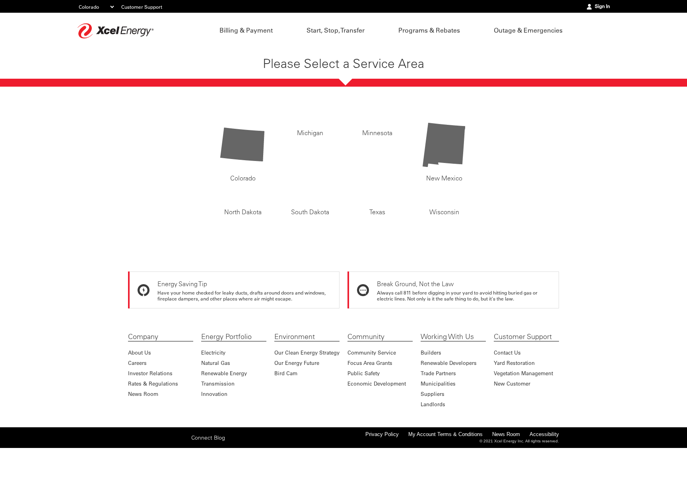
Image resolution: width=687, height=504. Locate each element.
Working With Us (447, 382)
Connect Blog (208, 488)
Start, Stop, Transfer (336, 30)
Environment (294, 382)
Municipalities (438, 428)
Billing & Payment (246, 30)
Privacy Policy (382, 480)
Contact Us (507, 397)
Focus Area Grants (369, 408)
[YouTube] (183, 488)
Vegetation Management (523, 418)
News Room (143, 439)
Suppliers (432, 439)
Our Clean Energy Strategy (307, 397)
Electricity (213, 397)
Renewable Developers (449, 408)
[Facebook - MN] (134, 488)
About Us (139, 397)
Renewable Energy (224, 418)
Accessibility (544, 480)
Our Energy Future (296, 408)
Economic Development (376, 428)
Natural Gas (215, 408)
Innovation (214, 439)
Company (143, 382)
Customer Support (141, 7)
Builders (431, 397)
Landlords (433, 449)
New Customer (512, 428)
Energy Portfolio (226, 382)
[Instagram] (158, 483)
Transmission (218, 428)
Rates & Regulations (153, 428)
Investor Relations (150, 418)
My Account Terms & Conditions (445, 480)
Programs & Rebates (429, 30)
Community (365, 382)
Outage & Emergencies (528, 30)
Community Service (371, 397)
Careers (137, 408)
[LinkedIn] (171, 488)
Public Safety (363, 418)
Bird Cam (285, 418)
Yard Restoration (514, 408)
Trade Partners (438, 418)
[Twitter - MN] (146, 488)
